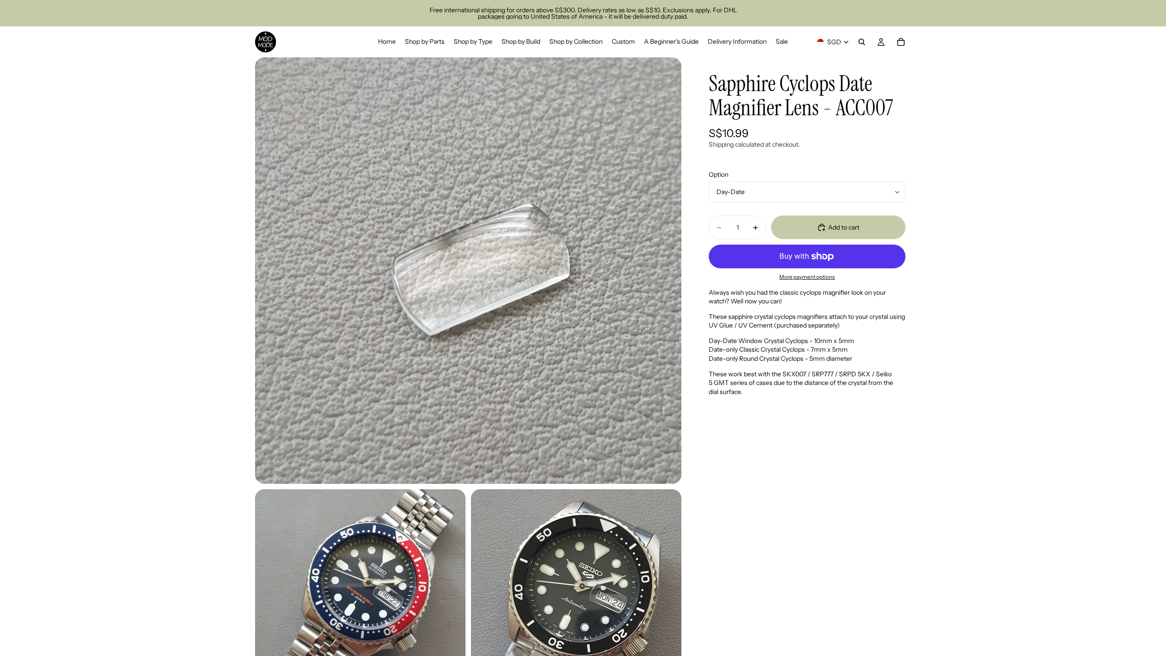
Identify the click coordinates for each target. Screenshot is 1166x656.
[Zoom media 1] (468, 270)
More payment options (807, 277)
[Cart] (901, 42)
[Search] (862, 42)
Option (718, 174)
